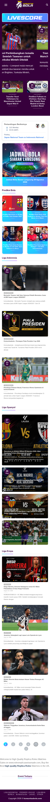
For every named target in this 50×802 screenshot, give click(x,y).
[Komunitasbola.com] (25, 4)
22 (43, 744)
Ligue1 (32, 794)
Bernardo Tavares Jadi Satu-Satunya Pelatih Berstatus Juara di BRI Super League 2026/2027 (25, 296)
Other (40, 794)
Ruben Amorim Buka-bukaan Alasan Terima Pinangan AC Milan (24, 680)
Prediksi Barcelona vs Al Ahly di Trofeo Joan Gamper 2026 (12, 215)
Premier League (27, 792)
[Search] (47, 4)
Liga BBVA (41, 792)
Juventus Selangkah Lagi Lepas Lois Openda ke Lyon (23, 635)
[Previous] (6, 52)
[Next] (43, 52)
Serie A (11, 794)
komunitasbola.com (33, 798)
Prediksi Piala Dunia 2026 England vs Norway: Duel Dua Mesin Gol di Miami (37, 216)
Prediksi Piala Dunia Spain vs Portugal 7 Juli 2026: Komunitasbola (37, 246)
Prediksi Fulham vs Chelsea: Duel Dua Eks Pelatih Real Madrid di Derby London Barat (37, 101)
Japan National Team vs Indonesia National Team (26, 137)
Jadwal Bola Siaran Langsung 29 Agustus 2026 (25, 181)
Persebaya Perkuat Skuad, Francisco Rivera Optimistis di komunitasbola (23, 388)
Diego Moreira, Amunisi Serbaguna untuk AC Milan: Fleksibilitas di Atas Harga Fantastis (22, 587)
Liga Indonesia (11, 792)
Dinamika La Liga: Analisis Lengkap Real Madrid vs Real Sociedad (24, 481)
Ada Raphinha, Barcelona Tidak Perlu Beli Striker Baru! (23, 539)
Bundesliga (21, 794)
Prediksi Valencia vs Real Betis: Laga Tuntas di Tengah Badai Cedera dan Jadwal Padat (23, 512)
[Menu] (5, 5)
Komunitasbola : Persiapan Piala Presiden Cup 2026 (22, 341)
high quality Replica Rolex (18, 766)
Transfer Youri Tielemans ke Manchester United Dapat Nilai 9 (25, 55)
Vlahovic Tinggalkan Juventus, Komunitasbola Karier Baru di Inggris (24, 726)
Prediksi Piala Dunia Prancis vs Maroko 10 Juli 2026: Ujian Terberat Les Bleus (12, 246)
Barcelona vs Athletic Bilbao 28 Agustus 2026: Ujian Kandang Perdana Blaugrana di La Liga (22, 452)
